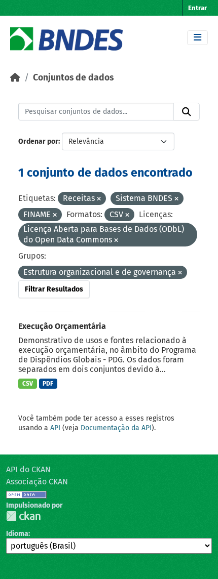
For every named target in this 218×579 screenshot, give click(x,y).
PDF (48, 383)
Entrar (197, 8)
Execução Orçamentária (62, 326)
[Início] (15, 77)
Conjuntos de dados (73, 77)
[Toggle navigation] (197, 37)
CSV (27, 383)
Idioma (17, 533)
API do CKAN (28, 469)
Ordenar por (38, 141)
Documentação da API (116, 428)
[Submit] (186, 112)
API (55, 428)
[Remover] (99, 199)
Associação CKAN (37, 481)
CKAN (23, 516)
